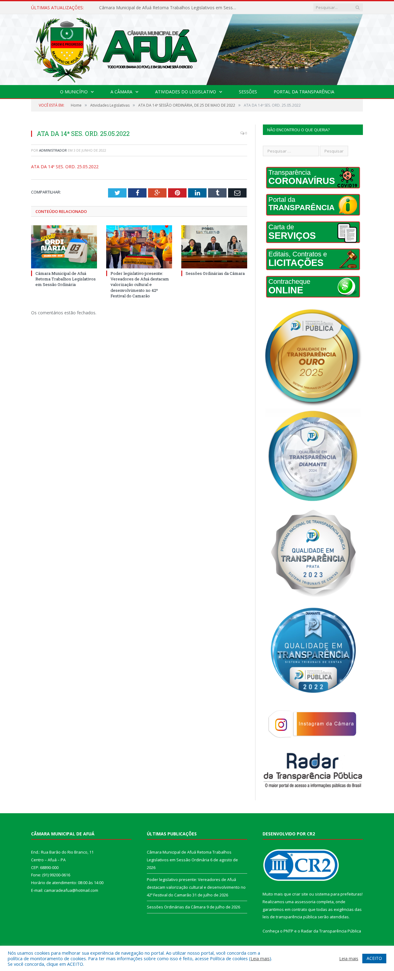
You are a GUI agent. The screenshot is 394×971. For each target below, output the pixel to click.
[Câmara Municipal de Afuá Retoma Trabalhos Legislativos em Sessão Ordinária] (64, 246)
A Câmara (121, 92)
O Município (74, 92)
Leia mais (260, 958)
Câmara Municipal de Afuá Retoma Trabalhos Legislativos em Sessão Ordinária (65, 279)
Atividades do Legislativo (185, 92)
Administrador (53, 150)
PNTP (288, 931)
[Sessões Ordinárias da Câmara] (214, 246)
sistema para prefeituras (338, 894)
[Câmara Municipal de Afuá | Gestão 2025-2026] (197, 48)
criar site (300, 894)
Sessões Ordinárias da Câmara (215, 273)
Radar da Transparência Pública (331, 931)
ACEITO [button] (374, 958)
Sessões (248, 92)
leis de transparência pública (290, 917)
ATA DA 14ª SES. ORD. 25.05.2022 (64, 166)
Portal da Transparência (304, 92)
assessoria (305, 901)
